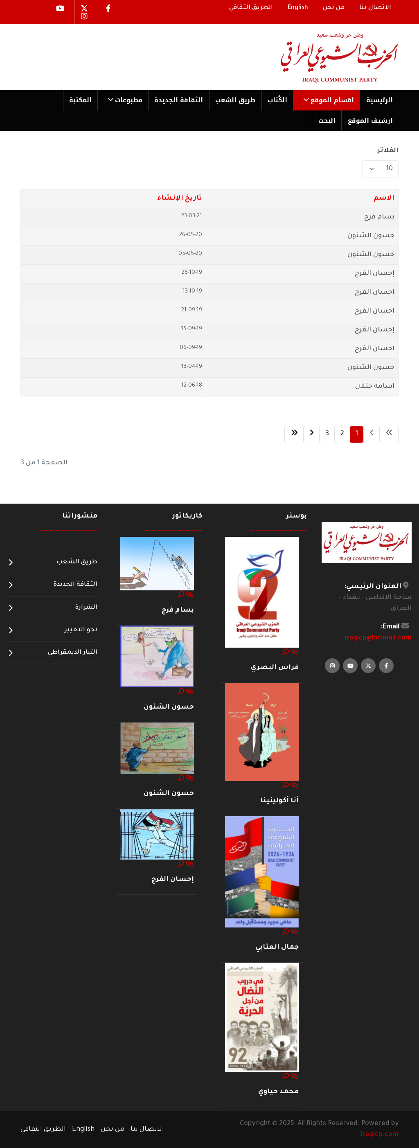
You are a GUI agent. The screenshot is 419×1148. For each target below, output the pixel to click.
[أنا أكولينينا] (262, 732)
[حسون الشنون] (157, 656)
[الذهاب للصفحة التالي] (311, 434)
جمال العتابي (277, 947)
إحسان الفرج (374, 273)
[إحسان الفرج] (157, 834)
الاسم (384, 198)
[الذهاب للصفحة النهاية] (294, 434)
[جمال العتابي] (262, 872)
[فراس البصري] (262, 592)
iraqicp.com (380, 1135)
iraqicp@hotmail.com (378, 638)
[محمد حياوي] (262, 1018)
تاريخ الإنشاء (179, 198)
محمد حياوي (278, 1092)
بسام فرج (379, 217)
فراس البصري (275, 667)
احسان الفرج (374, 292)
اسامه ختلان (374, 386)
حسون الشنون (370, 236)
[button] (326, 100)
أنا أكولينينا (279, 801)
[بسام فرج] (157, 563)
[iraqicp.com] (328, 57)
